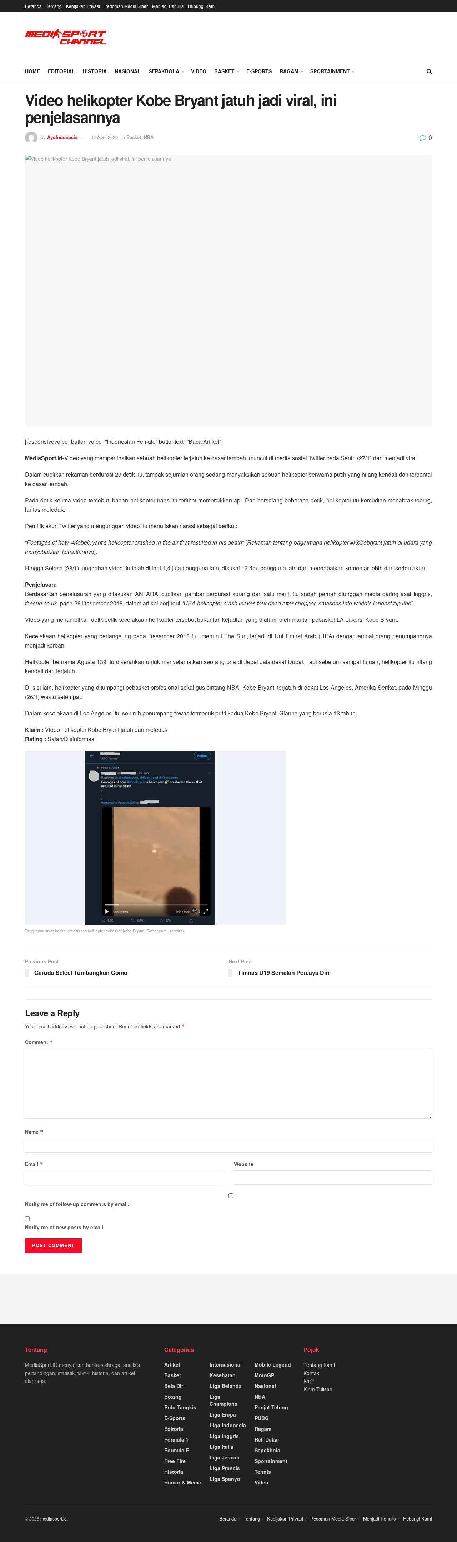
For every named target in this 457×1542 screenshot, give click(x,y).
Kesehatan (223, 1375)
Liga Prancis (225, 1468)
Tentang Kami (319, 1364)
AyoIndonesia (62, 137)
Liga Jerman (225, 1457)
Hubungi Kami (202, 6)
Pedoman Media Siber (126, 6)
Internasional (226, 1364)
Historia (95, 71)
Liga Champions (223, 1400)
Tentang (54, 6)
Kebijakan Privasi (83, 6)
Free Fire (175, 1460)
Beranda (33, 6)
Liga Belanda (226, 1385)
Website (243, 1163)
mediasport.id (53, 1519)
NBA (149, 137)
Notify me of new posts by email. (65, 1227)
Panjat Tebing (271, 1407)
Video (198, 71)
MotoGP (264, 1375)
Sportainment (330, 71)
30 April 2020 (104, 137)
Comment (39, 1042)
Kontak (311, 1373)
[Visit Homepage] (66, 37)
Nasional (128, 71)
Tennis (263, 1471)
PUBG (262, 1418)
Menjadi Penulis (168, 6)
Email (34, 1163)
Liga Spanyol (226, 1478)
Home (32, 71)
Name (34, 1131)
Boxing (173, 1396)
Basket (224, 71)
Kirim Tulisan (317, 1389)
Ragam (289, 71)
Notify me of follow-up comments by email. (77, 1204)
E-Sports (259, 71)
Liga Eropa (223, 1414)
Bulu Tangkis (180, 1407)
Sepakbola (164, 71)
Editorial (61, 71)
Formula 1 (176, 1439)
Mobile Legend (273, 1364)
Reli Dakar (267, 1439)
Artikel (172, 1364)
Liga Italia (221, 1446)
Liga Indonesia (228, 1425)
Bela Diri (174, 1385)
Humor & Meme (182, 1482)
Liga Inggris (224, 1435)
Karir (308, 1380)
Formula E (176, 1450)
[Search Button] (429, 71)
